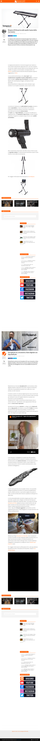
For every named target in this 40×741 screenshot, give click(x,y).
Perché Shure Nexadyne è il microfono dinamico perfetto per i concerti (28, 257)
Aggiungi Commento (4, 42)
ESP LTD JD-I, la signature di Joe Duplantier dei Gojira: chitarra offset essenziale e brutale (33, 202)
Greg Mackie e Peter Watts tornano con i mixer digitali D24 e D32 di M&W (20, 202)
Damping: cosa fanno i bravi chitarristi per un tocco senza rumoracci (28, 261)
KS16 (16, 73)
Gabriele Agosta (4, 35)
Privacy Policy (19, 739)
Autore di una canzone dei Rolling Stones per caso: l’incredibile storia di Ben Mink (7, 202)
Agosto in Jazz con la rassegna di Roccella (20, 731)
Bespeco (10, 71)
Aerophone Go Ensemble (22, 536)
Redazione (9, 205)
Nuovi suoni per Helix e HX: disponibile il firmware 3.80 (27, 265)
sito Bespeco (31, 176)
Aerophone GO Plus (12, 503)
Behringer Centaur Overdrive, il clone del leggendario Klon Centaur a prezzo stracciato (28, 268)
